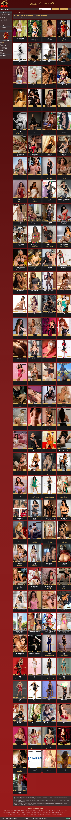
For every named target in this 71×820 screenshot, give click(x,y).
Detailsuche (4, 45)
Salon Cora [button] (64, 40)
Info (3, 50)
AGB (33, 818)
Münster (63, 810)
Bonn (46, 810)
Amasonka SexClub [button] (35, 40)
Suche (3, 43)
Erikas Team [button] (20, 474)
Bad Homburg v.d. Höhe (12, 814)
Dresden (38, 810)
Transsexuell (5, 15)
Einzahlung (4, 56)
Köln (12, 810)
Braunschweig (19, 812)
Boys (3, 22)
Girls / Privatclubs (6, 14)
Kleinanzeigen (5, 48)
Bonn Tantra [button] (50, 178)
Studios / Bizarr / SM (6, 19)
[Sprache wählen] (69, 9)
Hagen (41, 812)
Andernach (57, 812)
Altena (53, 812)
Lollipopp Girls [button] (20, 292)
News (8, 9)
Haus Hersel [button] (35, 542)
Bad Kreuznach (19, 814)
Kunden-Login (5, 55)
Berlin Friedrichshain (41, 814)
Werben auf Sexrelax (38, 818)
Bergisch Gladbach (34, 814)
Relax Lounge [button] (50, 542)
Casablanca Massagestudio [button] (35, 497)
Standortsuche (56, 9)
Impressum (26, 818)
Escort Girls (4, 20)
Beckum (24, 814)
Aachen (66, 810)
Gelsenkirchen (13, 812)
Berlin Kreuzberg (48, 814)
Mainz (35, 812)
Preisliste (4, 53)
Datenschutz (44, 818)
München (8, 810)
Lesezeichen (4, 47)
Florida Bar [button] (49, 474)
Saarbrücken (45, 812)
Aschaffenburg (62, 812)
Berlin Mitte (54, 814)
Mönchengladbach (6, 812)
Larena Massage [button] (20, 63)
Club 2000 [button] (20, 384)
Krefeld (23, 812)
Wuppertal (49, 810)
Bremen (34, 810)
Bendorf (28, 814)
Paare (3, 25)
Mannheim (54, 810)
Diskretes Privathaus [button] (50, 110)
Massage (4, 17)
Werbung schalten (65, 9)
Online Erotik (5, 27)
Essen (31, 810)
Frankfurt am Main (17, 810)
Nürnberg (42, 810)
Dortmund (27, 810)
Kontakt (30, 818)
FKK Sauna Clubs (5, 28)
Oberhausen (28, 812)
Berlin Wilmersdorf (60, 814)
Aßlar (67, 812)
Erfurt (32, 812)
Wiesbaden (58, 810)
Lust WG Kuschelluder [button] (35, 246)
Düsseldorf (23, 810)
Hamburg (4, 810)
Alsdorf (50, 812)
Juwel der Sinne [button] (35, 474)
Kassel (38, 812)
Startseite (3, 9)
